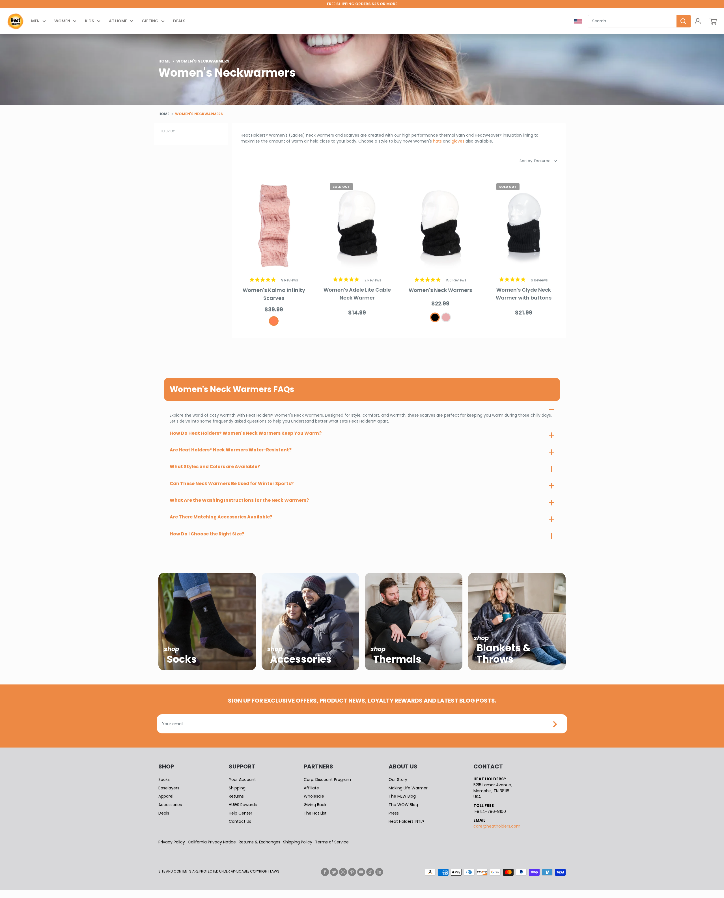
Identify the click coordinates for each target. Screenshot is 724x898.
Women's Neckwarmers (199, 113)
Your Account (242, 779)
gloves (458, 141)
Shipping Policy (297, 842)
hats (437, 141)
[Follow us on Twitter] (334, 872)
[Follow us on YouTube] (361, 872)
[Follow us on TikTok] (370, 872)
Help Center (240, 813)
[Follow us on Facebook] (325, 872)
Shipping (237, 788)
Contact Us (240, 821)
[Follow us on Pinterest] (352, 872)
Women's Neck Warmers (440, 290)
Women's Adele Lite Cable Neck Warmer (357, 293)
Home (164, 61)
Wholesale (314, 796)
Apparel (165, 796)
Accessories (170, 804)
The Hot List (315, 813)
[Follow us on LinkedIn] (379, 872)
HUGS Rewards (243, 804)
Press (394, 813)
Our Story (398, 779)
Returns (236, 796)
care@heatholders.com (496, 826)
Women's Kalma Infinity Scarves (274, 294)
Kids (89, 21)
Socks (164, 779)
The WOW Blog (403, 804)
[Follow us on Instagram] (343, 872)
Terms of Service (332, 842)
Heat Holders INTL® (407, 821)
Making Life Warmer (408, 788)
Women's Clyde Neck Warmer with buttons (523, 293)
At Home (118, 21)
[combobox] (632, 21)
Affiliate (311, 788)
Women (62, 21)
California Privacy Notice (212, 842)
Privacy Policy (171, 842)
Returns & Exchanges (259, 842)
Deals (179, 21)
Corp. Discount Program (327, 779)
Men (35, 21)
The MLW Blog (402, 796)
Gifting (150, 21)
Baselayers (168, 788)
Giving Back (315, 804)
